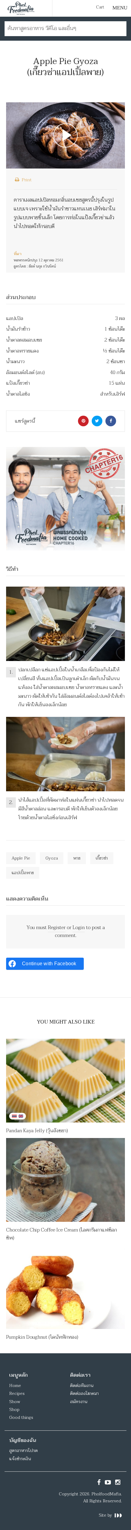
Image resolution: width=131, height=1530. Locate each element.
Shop (14, 1409)
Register (57, 927)
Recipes (17, 1393)
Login (79, 927)
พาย (76, 858)
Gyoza (51, 858)
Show (14, 1401)
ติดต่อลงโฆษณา (84, 1393)
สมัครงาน (78, 1401)
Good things (21, 1417)
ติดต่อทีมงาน (81, 1385)
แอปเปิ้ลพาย (23, 872)
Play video (65, 135)
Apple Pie (21, 858)
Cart (100, 7)
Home (15, 1385)
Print (26, 180)
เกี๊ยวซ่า (102, 858)
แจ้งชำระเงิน (20, 1458)
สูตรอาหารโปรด (23, 1450)
